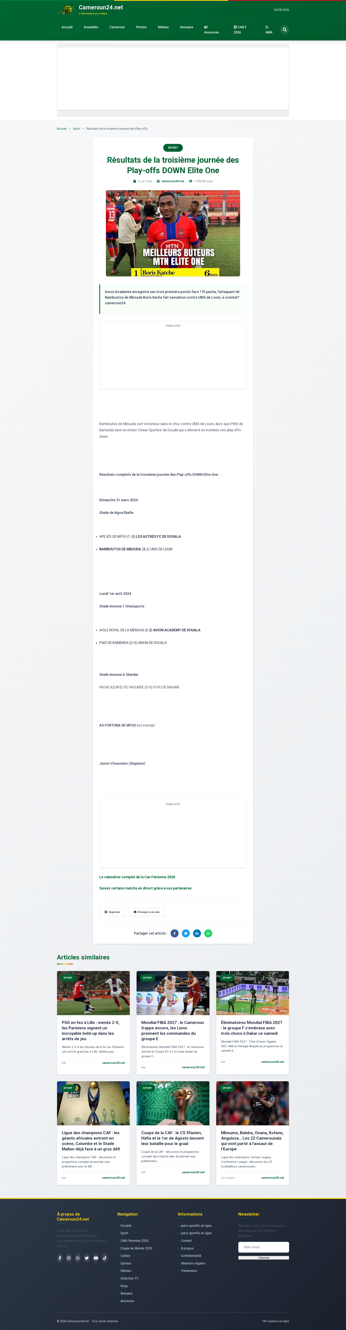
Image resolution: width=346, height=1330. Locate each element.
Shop (124, 1286)
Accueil (67, 27)
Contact (186, 1241)
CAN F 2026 (240, 29)
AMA (269, 32)
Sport (76, 128)
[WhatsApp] (78, 1257)
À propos (187, 1248)
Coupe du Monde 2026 (136, 1248)
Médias (163, 27)
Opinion (126, 1263)
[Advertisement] (173, 79)
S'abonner (264, 1257)
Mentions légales (193, 1263)
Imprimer (114, 912)
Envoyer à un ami (149, 912)
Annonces (211, 32)
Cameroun (117, 27)
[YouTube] (96, 1257)
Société (126, 1226)
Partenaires (189, 1271)
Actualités (91, 27)
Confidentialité (191, 1256)
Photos (141, 27)
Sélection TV (129, 1278)
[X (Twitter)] (87, 1257)
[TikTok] (105, 1257)
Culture (125, 1256)
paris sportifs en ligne (196, 1226)
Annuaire (186, 27)
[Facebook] (60, 1257)
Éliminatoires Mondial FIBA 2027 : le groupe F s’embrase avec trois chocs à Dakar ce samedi (251, 1028)
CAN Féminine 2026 (134, 1241)
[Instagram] (69, 1257)
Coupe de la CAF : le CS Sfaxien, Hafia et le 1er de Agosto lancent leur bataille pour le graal (172, 1138)
